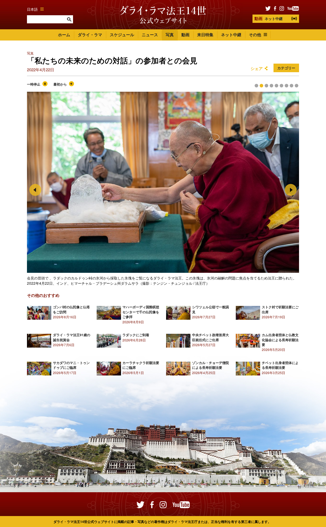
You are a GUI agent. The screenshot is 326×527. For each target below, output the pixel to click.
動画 (185, 34)
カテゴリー (286, 68)
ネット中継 (268, 18)
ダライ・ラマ (90, 34)
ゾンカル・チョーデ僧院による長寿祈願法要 (210, 365)
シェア (257, 68)
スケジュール (122, 34)
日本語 (32, 9)
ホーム (64, 34)
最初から (60, 84)
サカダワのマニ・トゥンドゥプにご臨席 (71, 365)
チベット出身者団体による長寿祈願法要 (280, 365)
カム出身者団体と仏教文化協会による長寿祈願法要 (280, 340)
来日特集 (205, 34)
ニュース (150, 34)
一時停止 (33, 84)
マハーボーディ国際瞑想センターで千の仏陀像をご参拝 (140, 312)
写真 (170, 34)
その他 (255, 34)
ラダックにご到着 (135, 335)
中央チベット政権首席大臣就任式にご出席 (210, 337)
